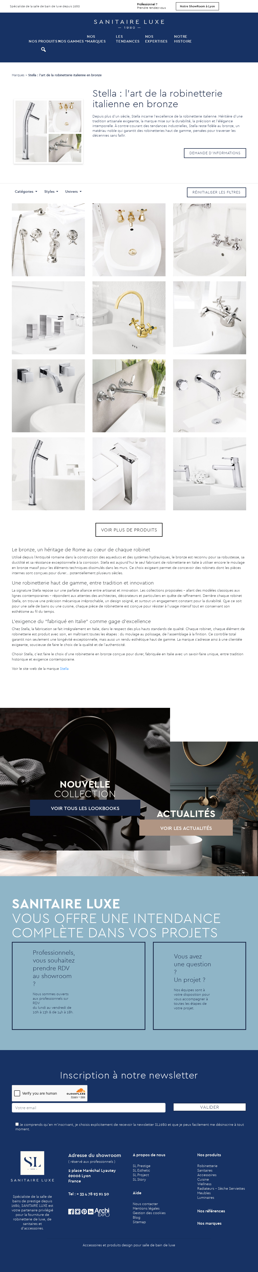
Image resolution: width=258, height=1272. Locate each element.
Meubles (204, 1193)
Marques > (19, 75)
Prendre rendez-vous (151, 6)
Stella (64, 668)
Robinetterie (207, 1166)
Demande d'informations (215, 153)
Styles (49, 191)
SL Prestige (141, 1166)
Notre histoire (183, 39)
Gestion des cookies (149, 1213)
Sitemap (139, 1222)
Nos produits (43, 41)
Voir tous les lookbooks (85, 808)
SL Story (139, 1179)
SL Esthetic (141, 1170)
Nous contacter (145, 1204)
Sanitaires (204, 1170)
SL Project (141, 1175)
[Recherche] (43, 49)
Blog (136, 1217)
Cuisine (203, 1179)
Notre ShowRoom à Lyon (197, 6)
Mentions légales (146, 1208)
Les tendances (127, 39)
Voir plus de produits (129, 530)
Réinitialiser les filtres (216, 192)
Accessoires (206, 1175)
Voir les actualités (186, 828)
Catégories (24, 191)
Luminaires (205, 1197)
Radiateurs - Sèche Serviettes (221, 1188)
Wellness (204, 1184)
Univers (72, 191)
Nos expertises (156, 39)
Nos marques (96, 39)
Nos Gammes (71, 41)
